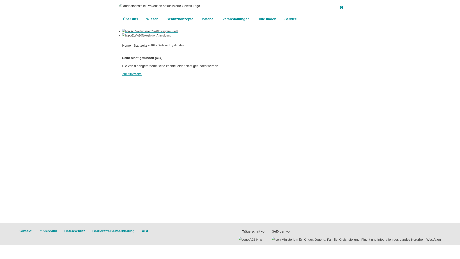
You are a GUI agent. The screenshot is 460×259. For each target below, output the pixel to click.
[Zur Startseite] (159, 6)
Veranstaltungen (236, 19)
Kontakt (25, 231)
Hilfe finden (267, 19)
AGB (146, 231)
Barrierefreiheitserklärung (113, 231)
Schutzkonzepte (180, 19)
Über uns (130, 19)
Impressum (48, 231)
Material (207, 19)
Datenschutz (74, 231)
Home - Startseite (134, 45)
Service (290, 19)
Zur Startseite (132, 74)
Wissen (152, 19)
